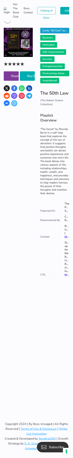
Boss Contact (28, 10)
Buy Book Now (31, 76)
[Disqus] (36, 346)
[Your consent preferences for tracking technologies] (66, 451)
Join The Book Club (16, 10)
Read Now (15, 76)
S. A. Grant (31, 443)
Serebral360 (47, 439)
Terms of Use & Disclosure (39, 429)
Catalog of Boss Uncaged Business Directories (46, 11)
